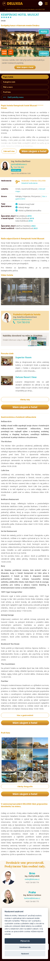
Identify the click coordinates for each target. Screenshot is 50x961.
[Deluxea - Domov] (12, 3)
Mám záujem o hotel (25, 67)
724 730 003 (18, 167)
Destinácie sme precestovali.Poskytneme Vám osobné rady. (25, 864)
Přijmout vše (25, 941)
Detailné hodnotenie (29, 183)
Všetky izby (25, 399)
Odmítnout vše (24, 947)
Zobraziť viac (9, 151)
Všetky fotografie (25, 786)
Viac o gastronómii (25, 715)
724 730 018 (23, 322)
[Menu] (46, 3)
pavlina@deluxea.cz (19, 164)
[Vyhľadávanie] (40, 3)
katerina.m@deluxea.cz (22, 319)
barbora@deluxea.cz (32, 898)
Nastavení (25, 954)
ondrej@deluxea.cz (32, 879)
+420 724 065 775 (32, 901)
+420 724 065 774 (32, 882)
